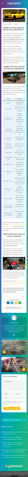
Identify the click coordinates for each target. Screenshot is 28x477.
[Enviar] (24, 420)
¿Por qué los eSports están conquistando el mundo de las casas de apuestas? (14, 451)
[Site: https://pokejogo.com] (14, 335)
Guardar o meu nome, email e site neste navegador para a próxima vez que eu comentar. (13, 403)
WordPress (17, 470)
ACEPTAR (14, 476)
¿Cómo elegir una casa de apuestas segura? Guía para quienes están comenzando (13, 444)
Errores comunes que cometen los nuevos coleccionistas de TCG (14, 433)
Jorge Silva (14, 322)
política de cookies (4, 474)
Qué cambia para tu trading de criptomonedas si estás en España (12, 438)
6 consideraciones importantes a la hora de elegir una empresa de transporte (14, 456)
